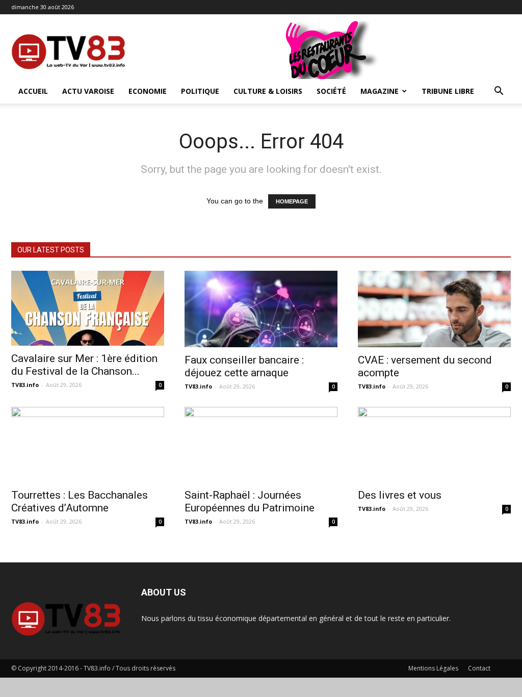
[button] (498, 92)
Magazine (379, 91)
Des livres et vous (399, 495)
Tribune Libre (448, 91)
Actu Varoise (88, 91)
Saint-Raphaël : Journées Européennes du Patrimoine (250, 501)
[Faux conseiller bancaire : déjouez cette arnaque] (261, 309)
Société (331, 91)
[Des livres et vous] (434, 444)
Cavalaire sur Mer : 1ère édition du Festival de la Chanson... (84, 364)
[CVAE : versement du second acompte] (434, 309)
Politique (200, 91)
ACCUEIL (33, 91)
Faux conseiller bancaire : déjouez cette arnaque (244, 366)
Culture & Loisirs (267, 91)
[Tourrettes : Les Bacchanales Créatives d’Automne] (87, 444)
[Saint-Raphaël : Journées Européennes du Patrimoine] (261, 444)
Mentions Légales (433, 668)
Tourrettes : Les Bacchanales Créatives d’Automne (79, 501)
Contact (479, 668)
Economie (147, 91)
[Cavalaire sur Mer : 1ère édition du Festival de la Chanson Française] (87, 308)
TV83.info (25, 385)
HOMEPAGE (292, 201)
